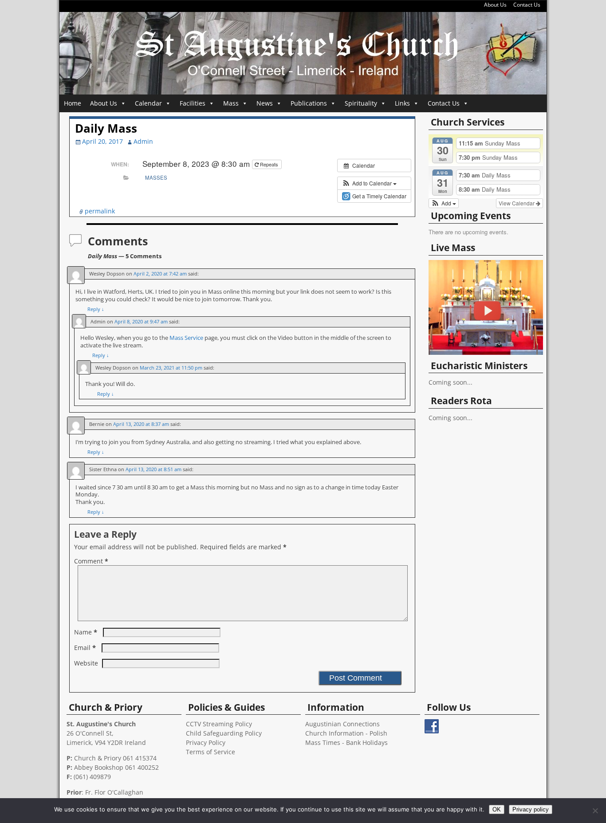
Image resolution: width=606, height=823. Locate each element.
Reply (95, 309)
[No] (594, 810)
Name (85, 632)
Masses (156, 177)
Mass (231, 103)
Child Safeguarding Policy (224, 733)
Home (72, 103)
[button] (369, 183)
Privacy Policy (205, 742)
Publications (309, 103)
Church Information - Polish (346, 733)
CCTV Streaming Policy (219, 724)
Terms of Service (210, 752)
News (264, 103)
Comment (91, 561)
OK (496, 809)
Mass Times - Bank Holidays (346, 742)
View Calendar (517, 203)
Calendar (148, 103)
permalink (100, 211)
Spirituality (361, 103)
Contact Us (526, 4)
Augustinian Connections (342, 724)
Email (85, 647)
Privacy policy (530, 809)
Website (86, 663)
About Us (495, 4)
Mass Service (187, 338)
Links (402, 103)
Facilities (192, 103)
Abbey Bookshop (98, 767)
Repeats (269, 164)
